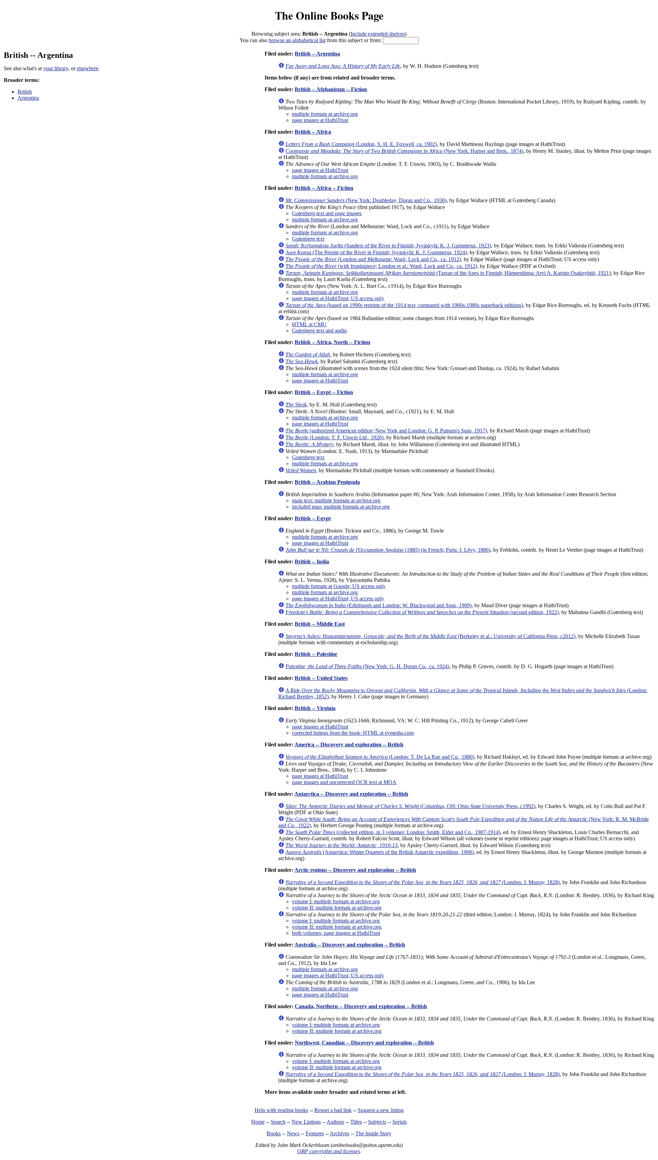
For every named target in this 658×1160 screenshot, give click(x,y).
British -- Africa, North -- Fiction (332, 342)
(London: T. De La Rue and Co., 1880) (379, 757)
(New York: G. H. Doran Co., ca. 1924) (367, 666)
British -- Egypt (313, 518)
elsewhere (87, 68)
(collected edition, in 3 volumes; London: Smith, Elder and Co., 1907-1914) (392, 832)
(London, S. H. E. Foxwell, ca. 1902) (361, 144)
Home (258, 1122)
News (293, 1133)
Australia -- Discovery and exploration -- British (349, 945)
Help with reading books (281, 1110)
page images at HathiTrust (320, 120)
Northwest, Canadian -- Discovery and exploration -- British (364, 1043)
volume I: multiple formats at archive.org (336, 901)
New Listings (306, 1122)
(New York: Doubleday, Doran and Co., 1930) (366, 200)
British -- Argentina (317, 54)
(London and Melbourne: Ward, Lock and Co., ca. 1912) (373, 259)
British (24, 92)
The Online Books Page (329, 15)
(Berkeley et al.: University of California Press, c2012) (430, 636)
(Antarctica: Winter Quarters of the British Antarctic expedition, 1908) (379, 852)
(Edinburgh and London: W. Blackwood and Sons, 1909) (378, 605)
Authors (335, 1122)
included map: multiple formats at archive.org (341, 507)
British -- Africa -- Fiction (324, 188)
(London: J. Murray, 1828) (422, 882)
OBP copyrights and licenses (328, 1151)
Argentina (28, 98)
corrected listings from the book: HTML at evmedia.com (353, 733)
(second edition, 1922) (422, 612)
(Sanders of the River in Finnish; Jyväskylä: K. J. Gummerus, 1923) (388, 245)
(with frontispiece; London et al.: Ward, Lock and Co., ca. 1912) (381, 266)
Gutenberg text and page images (327, 213)
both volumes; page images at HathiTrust (336, 933)
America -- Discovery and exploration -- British (348, 744)
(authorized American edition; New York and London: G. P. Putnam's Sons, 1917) (386, 431)
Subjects (377, 1122)
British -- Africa (313, 132)
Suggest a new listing (381, 1110)
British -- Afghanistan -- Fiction (331, 89)
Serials (399, 1122)
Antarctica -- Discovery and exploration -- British (351, 794)
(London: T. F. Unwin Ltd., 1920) (334, 437)
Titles (356, 1122)
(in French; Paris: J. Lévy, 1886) (387, 550)
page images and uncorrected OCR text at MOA (344, 782)
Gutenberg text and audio (319, 330)
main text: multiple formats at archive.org (336, 500)
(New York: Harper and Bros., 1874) (404, 151)
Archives (339, 1133)
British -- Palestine (316, 654)
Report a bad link (333, 1110)
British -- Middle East (320, 624)
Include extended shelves (378, 34)
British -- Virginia (315, 708)
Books (274, 1133)
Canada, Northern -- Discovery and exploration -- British (361, 1006)
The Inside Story (373, 1133)
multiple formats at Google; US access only (339, 586)
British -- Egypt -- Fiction (324, 392)
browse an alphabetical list (297, 40)
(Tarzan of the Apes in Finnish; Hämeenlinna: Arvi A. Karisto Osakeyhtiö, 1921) (448, 273)
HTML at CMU (309, 324)
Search (278, 1122)
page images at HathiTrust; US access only (338, 298)
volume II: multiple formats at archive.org (336, 908)
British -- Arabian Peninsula (327, 482)
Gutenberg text (308, 239)
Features (315, 1133)
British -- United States (321, 678)
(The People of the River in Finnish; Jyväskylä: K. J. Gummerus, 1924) (376, 252)
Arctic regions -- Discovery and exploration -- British (355, 870)
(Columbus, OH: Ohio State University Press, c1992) (410, 806)
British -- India (312, 561)
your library (55, 68)
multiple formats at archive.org (325, 114)
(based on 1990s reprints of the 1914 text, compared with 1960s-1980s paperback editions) (404, 305)
